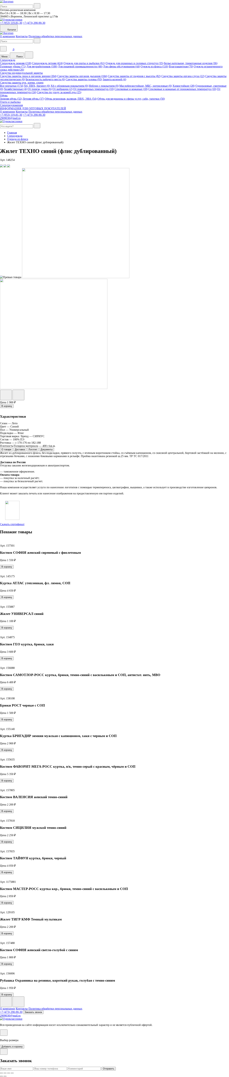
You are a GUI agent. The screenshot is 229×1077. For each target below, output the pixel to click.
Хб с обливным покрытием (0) (69, 85)
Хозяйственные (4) (15, 89)
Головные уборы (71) (13, 66)
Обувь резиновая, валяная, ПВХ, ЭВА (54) (71, 98)
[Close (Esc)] (1, 1073)
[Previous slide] (6, 1001)
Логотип (32, 449)
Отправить (108, 1068)
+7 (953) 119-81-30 (11, 22)
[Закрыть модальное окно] (4, 1032)
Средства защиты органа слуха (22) (182, 76)
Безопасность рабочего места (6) (45, 79)
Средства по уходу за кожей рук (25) (59, 92)
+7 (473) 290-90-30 (34, 22)
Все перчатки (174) (11, 85)
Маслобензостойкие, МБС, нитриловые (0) (145, 85)
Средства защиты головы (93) (84, 79)
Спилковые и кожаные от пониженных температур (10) (182, 89)
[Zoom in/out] (12, 1073)
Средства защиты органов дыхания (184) (82, 76)
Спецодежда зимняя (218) (15, 63)
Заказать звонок (33, 1012)
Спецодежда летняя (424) (47, 63)
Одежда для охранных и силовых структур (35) (134, 63)
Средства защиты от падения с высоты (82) (134, 76)
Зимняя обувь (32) (11, 98)
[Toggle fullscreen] (8, 1073)
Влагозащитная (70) (181, 66)
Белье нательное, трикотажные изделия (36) (190, 63)
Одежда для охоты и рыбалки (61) (84, 63)
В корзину (6, 406)
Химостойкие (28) (183, 85)
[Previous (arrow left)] (1, 1076)
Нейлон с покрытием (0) (104, 85)
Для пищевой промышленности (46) (80, 66)
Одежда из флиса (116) (154, 66)
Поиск (19, 56)
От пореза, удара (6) (40, 89)
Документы (47, 449)
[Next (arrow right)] (5, 1076)
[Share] (5, 1073)
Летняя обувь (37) (33, 98)
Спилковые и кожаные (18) (131, 89)
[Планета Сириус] (6, 1)
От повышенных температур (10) (93, 89)
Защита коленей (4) (114, 79)
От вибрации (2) (62, 89)
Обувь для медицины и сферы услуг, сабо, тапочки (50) (131, 98)
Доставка (20, 449)
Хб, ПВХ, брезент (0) (37, 85)
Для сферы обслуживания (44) (121, 66)
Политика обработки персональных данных (55, 36)
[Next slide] (18, 1001)
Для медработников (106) (41, 66)
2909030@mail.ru (10, 118)
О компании (7, 36)
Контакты (22, 36)
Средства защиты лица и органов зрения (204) (28, 76)
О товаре (6, 449)
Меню (4, 56)
